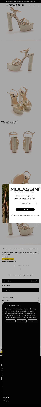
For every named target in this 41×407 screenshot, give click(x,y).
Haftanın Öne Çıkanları (6, 399)
